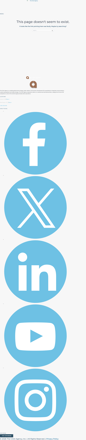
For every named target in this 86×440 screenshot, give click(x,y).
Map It (7, 99)
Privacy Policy (52, 439)
